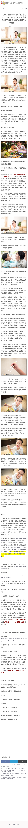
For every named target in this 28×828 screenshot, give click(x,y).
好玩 (13, 770)
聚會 (22, 770)
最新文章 (9, 765)
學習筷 (16, 770)
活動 (19, 770)
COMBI (14, 768)
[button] (3, 8)
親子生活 (23, 765)
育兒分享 (18, 765)
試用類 (7, 766)
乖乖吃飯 (18, 768)
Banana (9, 768)
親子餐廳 (3, 766)
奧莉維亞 (9, 770)
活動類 (13, 765)
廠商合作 (5, 765)
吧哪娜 (4, 770)
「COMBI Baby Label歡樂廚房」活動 (15, 547)
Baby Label (5, 768)
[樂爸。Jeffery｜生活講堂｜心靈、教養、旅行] (12, 2)
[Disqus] (14, 800)
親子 (5, 771)
